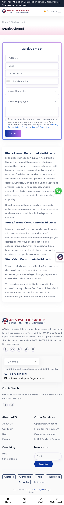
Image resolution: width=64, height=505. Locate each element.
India (39, 476)
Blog (4, 433)
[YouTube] (33, 349)
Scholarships (9, 458)
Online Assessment (45, 433)
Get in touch (56, 502)
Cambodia (25, 476)
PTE (4, 453)
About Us (7, 423)
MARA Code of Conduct (48, 439)
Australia (9, 476)
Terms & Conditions (41, 127)
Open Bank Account (45, 423)
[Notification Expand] (59, 3)
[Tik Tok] (26, 349)
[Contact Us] (5, 405)
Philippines (54, 476)
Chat (40, 502)
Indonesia (39, 482)
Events (6, 439)
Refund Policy (21, 127)
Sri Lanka (24, 482)
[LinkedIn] (19, 349)
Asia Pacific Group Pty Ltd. (35, 490)
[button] (59, 11)
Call (24, 502)
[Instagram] (12, 349)
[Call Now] (11, 405)
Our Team (7, 428)
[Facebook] (5, 349)
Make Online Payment (46, 428)
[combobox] (8, 81)
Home (5, 22)
